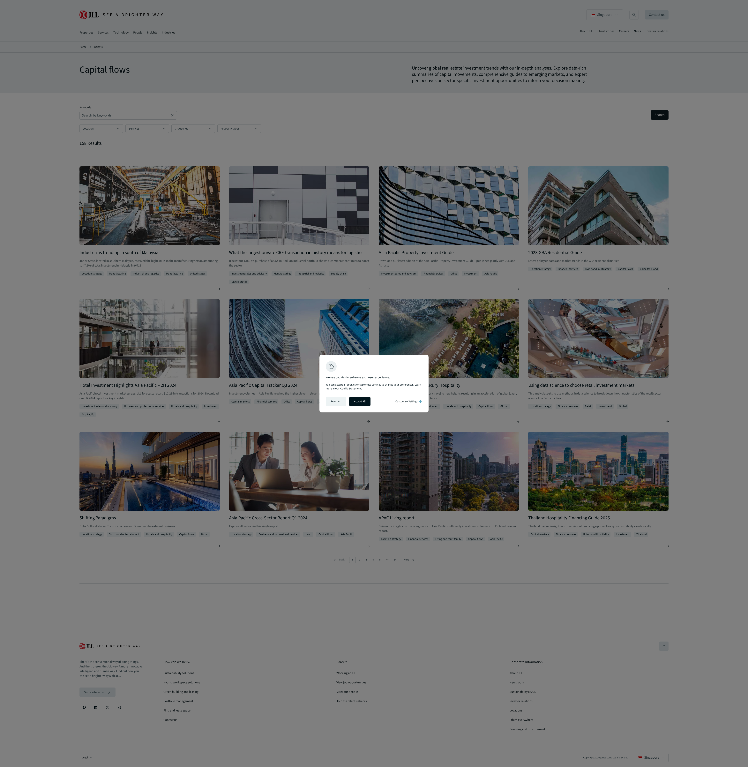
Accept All (360, 401)
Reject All (336, 401)
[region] (374, 383)
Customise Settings (408, 401)
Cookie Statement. (351, 389)
